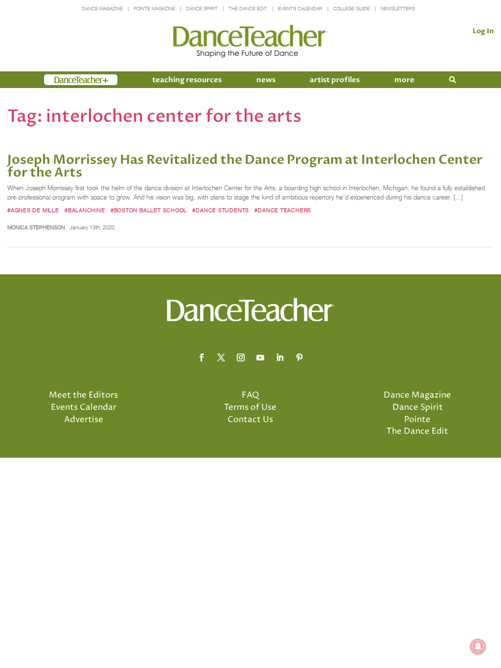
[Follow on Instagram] (241, 357)
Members (61, 80)
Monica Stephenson (36, 227)
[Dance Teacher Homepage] (250, 41)
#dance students (220, 210)
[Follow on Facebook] (201, 357)
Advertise (83, 419)
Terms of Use (250, 407)
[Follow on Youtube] (260, 357)
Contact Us (250, 419)
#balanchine (85, 210)
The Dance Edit (247, 8)
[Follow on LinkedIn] (280, 357)
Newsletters (398, 8)
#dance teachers (282, 210)
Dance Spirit (202, 8)
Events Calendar (300, 8)
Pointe (417, 419)
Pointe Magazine (154, 8)
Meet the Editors (83, 395)
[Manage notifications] (478, 646)
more (404, 80)
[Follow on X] (221, 357)
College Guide (351, 8)
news (265, 80)
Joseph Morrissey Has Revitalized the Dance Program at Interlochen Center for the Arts (244, 166)
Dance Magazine (102, 8)
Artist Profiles (335, 80)
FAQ (250, 395)
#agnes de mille (33, 210)
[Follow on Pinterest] (299, 357)
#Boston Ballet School (149, 210)
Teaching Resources (187, 80)
